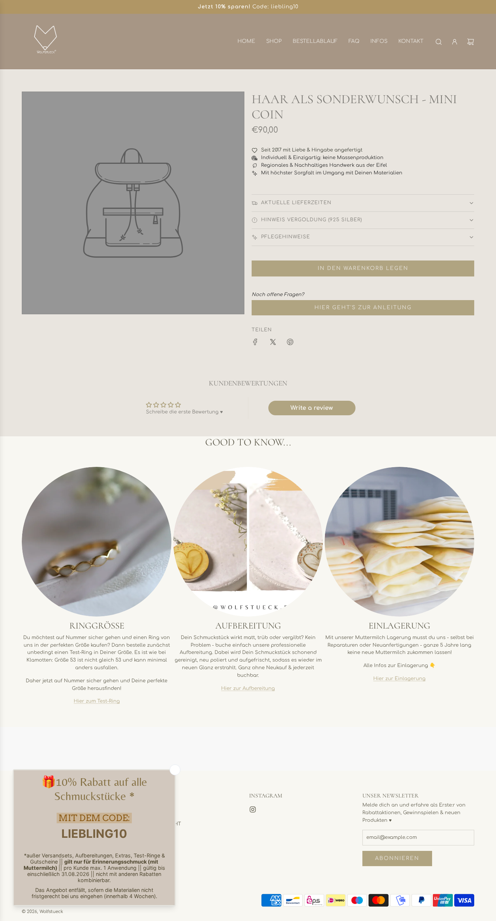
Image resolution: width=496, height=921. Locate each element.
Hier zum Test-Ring (97, 701)
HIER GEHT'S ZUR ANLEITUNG (363, 307)
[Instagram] (253, 809)
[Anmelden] (455, 42)
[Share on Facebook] (255, 343)
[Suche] (439, 42)
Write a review (311, 408)
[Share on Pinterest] (290, 343)
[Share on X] (273, 343)
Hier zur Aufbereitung (248, 688)
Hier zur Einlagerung (399, 678)
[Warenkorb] (471, 42)
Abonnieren (397, 858)
